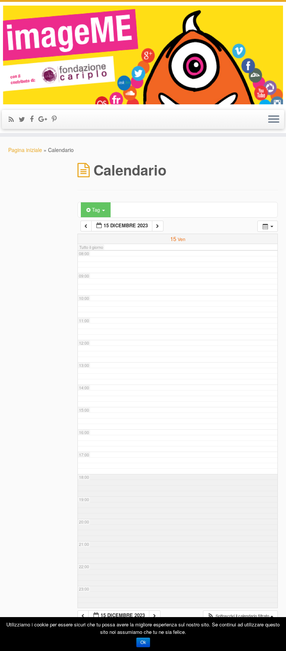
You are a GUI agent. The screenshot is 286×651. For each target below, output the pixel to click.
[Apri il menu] (273, 119)
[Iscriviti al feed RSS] (14, 119)
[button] (240, 616)
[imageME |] (143, 55)
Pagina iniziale (25, 150)
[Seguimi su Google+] (45, 118)
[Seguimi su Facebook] (34, 118)
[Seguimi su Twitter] (24, 119)
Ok (143, 642)
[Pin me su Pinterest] (56, 118)
